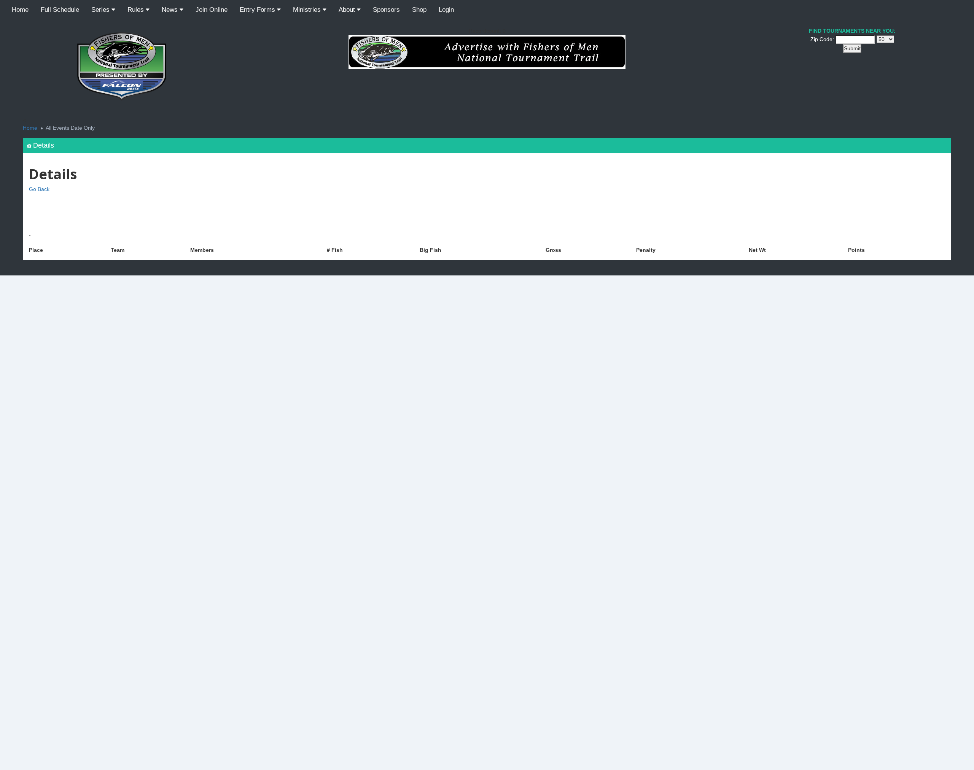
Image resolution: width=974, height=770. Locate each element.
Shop (419, 9)
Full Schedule (60, 9)
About (348, 9)
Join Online (212, 9)
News (171, 9)
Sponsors (386, 9)
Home (20, 9)
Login (446, 9)
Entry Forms (258, 9)
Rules (136, 9)
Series (101, 9)
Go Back (39, 189)
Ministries (308, 9)
